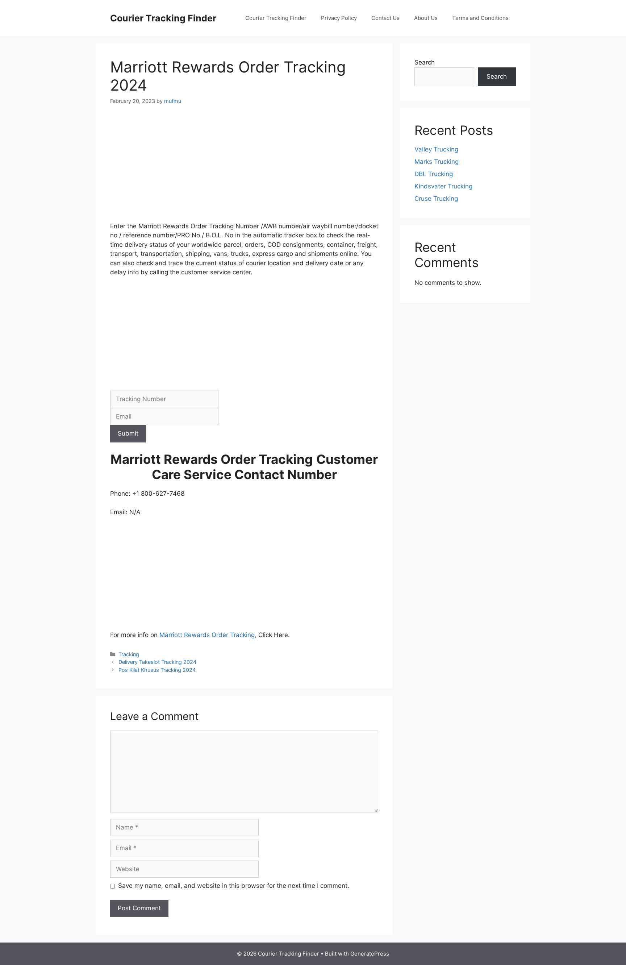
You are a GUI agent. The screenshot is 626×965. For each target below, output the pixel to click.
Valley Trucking (436, 149)
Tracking (128, 654)
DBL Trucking (433, 174)
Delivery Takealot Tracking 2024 (157, 662)
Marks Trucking (436, 161)
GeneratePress (369, 953)
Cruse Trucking (436, 198)
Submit (128, 433)
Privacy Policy (339, 17)
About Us (426, 17)
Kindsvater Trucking (443, 186)
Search (424, 62)
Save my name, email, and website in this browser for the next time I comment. (233, 885)
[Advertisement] (244, 168)
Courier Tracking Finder (163, 18)
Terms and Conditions (480, 17)
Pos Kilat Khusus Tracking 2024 (157, 670)
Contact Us (385, 17)
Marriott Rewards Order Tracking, (208, 635)
